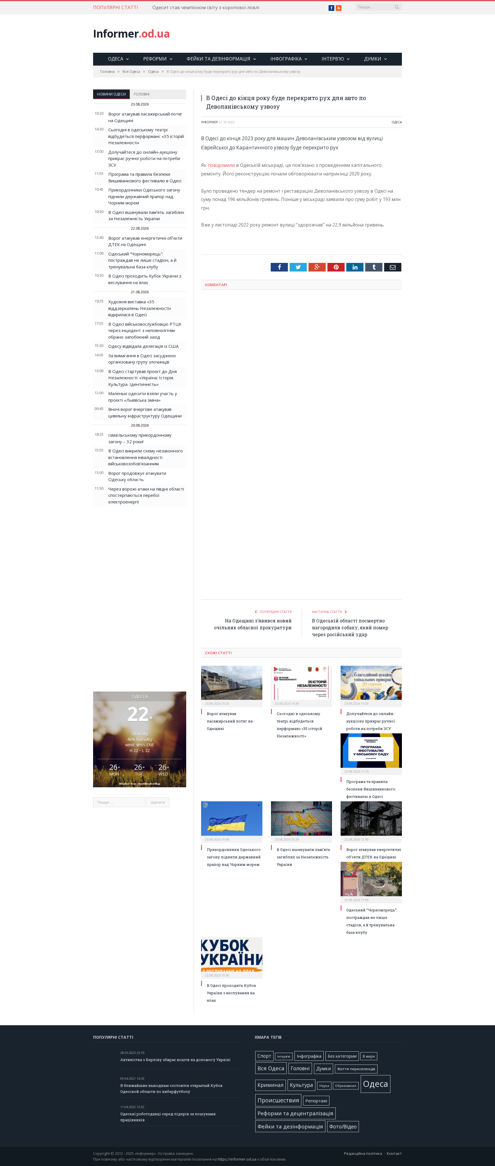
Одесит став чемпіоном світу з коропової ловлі (205, 8)
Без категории (342, 1056)
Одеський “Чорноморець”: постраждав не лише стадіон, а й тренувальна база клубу (142, 260)
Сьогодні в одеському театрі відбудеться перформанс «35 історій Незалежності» (146, 136)
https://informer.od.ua (237, 1159)
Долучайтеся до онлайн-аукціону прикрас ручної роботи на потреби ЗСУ (144, 158)
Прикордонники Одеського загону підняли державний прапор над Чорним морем (144, 196)
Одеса (115, 59)
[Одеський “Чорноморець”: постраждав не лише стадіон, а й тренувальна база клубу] (371, 882)
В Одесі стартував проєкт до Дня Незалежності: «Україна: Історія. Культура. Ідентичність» (142, 377)
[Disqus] (301, 369)
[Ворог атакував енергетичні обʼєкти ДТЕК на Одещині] (371, 821)
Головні (142, 94)
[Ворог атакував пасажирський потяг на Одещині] (231, 686)
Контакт (394, 1153)
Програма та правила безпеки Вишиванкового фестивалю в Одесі (370, 789)
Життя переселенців (356, 1068)
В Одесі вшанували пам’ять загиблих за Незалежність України (303, 857)
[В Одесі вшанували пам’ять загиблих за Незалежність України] (301, 821)
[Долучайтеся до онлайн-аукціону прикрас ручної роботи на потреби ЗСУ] (371, 686)
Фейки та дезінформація (218, 59)
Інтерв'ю (283, 1056)
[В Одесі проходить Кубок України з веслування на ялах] (231, 957)
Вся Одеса (271, 1068)
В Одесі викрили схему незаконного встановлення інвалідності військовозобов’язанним (145, 457)
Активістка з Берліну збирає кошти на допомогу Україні (175, 1059)
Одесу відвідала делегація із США (143, 346)
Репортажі (316, 1100)
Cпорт (264, 1056)
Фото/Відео (343, 1126)
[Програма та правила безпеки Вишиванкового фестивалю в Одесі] (371, 753)
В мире (369, 1056)
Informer (131, 33)
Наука (324, 1085)
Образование (345, 1086)
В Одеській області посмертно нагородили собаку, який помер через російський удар (350, 627)
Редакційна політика (363, 1153)
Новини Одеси (111, 94)
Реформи (155, 59)
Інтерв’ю (333, 59)
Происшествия (278, 1100)
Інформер (209, 122)
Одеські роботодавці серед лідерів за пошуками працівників (168, 1116)
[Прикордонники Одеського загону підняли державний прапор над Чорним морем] (231, 821)
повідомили (221, 165)
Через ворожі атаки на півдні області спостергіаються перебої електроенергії (146, 495)
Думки (372, 59)
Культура (301, 1084)
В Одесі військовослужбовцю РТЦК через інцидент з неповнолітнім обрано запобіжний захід (144, 330)
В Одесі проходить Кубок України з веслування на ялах (231, 993)
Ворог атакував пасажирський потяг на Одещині (230, 721)
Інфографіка (286, 59)
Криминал (271, 1085)
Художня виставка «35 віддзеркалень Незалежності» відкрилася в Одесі (139, 308)
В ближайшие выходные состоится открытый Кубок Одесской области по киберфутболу (171, 1088)
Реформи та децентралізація (295, 1113)
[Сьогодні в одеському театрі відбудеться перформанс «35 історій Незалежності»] (301, 686)
